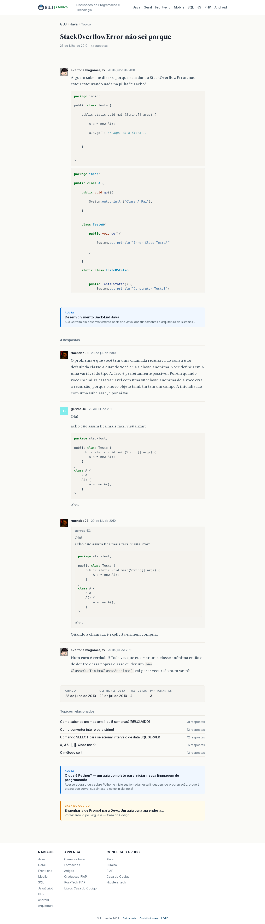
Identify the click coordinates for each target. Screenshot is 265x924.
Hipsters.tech (116, 882)
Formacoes (72, 865)
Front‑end (163, 7)
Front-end (45, 871)
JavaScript (45, 888)
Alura (110, 859)
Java (136, 7)
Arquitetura (45, 906)
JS (199, 7)
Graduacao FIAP (75, 876)
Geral (148, 7)
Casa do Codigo (118, 876)
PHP (208, 7)
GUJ (63, 24)
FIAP (110, 871)
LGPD (164, 918)
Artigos (69, 871)
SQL (191, 7)
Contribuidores (149, 918)
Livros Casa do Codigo (80, 888)
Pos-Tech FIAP (75, 882)
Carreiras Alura (74, 859)
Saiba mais (129, 918)
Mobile (179, 7)
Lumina (112, 865)
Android (220, 7)
